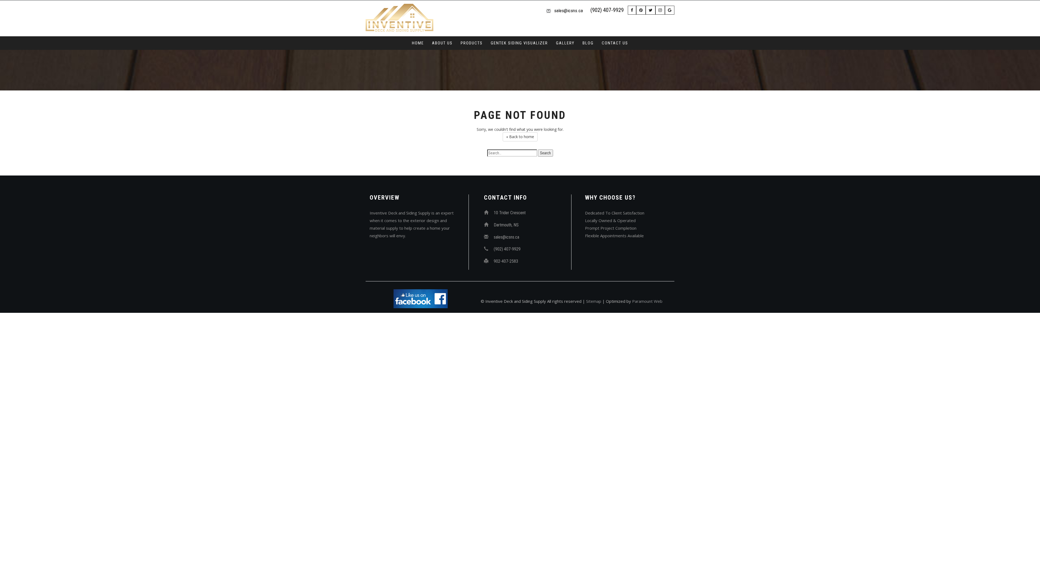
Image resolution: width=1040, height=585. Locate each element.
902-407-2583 (506, 261)
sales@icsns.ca (568, 10)
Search (545, 153)
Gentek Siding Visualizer (519, 43)
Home (418, 43)
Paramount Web (647, 301)
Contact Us (615, 43)
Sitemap (593, 301)
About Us (442, 43)
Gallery (565, 43)
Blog (588, 43)
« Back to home (520, 136)
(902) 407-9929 (607, 10)
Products (472, 43)
